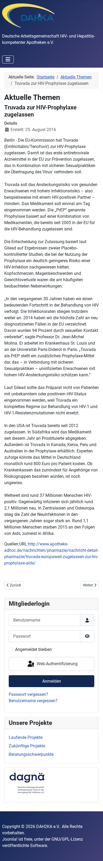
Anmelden (51, 681)
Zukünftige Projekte (27, 745)
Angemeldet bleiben (33, 649)
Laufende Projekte (26, 737)
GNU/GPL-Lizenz (67, 839)
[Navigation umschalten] (8, 59)
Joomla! (9, 839)
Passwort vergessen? (28, 694)
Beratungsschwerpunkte (31, 754)
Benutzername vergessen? (33, 700)
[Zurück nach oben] (94, 851)
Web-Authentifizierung (57, 663)
